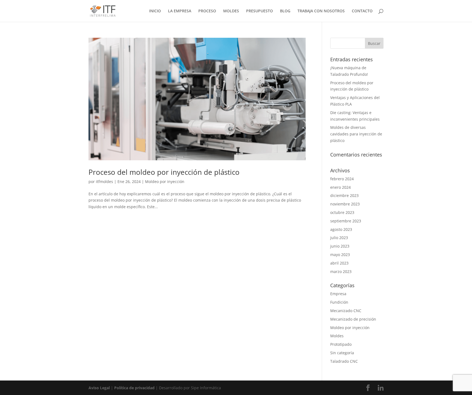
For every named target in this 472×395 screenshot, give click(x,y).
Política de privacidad (134, 387)
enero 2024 (340, 187)
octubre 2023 (342, 212)
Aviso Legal (99, 387)
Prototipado (341, 344)
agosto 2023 (341, 229)
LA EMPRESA (179, 11)
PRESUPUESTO (259, 11)
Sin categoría (342, 352)
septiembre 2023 (345, 220)
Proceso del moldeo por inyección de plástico (164, 172)
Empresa (338, 293)
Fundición (339, 302)
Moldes (337, 335)
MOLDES (231, 11)
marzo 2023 (341, 271)
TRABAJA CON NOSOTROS (321, 11)
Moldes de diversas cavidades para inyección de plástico (356, 134)
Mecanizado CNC (345, 310)
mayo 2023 (340, 254)
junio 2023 (339, 246)
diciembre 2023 (344, 195)
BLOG (285, 11)
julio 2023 (339, 237)
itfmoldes (104, 181)
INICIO (155, 11)
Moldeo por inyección (164, 181)
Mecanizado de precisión (353, 319)
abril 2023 (339, 263)
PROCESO (207, 11)
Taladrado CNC (344, 361)
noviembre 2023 (345, 204)
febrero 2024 (342, 178)
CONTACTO (362, 11)
